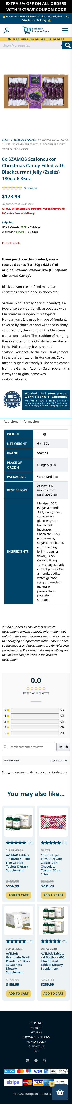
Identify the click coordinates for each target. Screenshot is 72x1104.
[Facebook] (36, 1060)
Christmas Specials (23, 139)
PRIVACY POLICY (36, 1041)
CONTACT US (36, 1046)
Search (63, 747)
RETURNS (36, 1032)
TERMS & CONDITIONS (36, 1037)
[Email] (27, 1060)
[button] (65, 30)
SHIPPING (36, 1023)
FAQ (36, 1051)
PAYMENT (36, 1027)
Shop (5, 139)
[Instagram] (44, 1060)
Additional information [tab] (21, 421)
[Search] (67, 45)
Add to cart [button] (19, 895)
